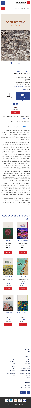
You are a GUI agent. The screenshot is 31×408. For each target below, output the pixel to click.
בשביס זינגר (13, 372)
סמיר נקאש (22, 316)
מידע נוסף (27, 382)
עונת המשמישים (8, 276)
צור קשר (28, 389)
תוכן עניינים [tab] (6, 127)
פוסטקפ (28, 359)
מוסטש (10, 404)
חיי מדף (14, 366)
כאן (24, 118)
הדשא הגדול (13, 368)
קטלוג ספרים (27, 356)
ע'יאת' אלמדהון (8, 316)
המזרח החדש (13, 370)
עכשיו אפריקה (13, 361)
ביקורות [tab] (16, 127)
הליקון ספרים (15, 404)
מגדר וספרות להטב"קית (25, 373)
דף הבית (28, 344)
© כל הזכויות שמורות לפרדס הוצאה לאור (15, 403)
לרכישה (16, 112)
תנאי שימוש (27, 346)
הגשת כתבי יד (27, 349)
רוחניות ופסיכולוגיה (26, 372)
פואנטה (28, 377)
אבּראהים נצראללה (22, 243)
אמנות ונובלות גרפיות (25, 368)
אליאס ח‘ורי (8, 243)
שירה (29, 365)
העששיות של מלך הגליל (22, 240)
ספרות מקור (27, 361)
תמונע (14, 377)
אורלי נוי (24, 90)
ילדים (14, 375)
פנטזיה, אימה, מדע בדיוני (25, 370)
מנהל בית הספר (23, 71)
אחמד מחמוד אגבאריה (8, 279)
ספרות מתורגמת (21, 86)
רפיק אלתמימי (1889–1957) (23, 280)
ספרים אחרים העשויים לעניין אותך (16, 217)
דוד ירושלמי (23, 88)
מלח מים (28, 375)
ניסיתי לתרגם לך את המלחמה (8, 313)
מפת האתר (27, 341)
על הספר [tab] (25, 127)
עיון (29, 366)
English (28, 351)
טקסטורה (14, 359)
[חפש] (3, 8)
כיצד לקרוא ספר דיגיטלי (25, 387)
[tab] (23, 96)
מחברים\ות (28, 348)
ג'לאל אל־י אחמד (18, 74)
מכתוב (15, 86)
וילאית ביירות (23, 276)
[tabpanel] (15, 108)
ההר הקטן (8, 240)
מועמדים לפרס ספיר (11, 373)
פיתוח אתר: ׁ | (16, 404)
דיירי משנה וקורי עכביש (22, 312)
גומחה (14, 365)
